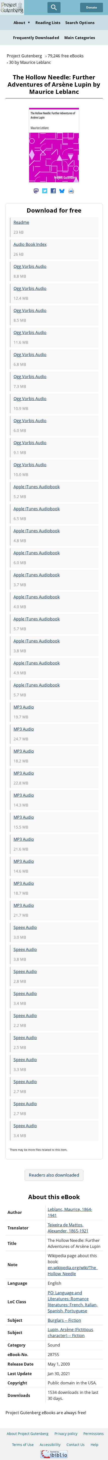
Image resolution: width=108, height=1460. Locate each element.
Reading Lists (48, 22)
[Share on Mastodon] (36, 190)
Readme (21, 222)
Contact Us (76, 1444)
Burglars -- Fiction (64, 1320)
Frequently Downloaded (36, 37)
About (22, 22)
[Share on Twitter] (44, 190)
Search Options (79, 22)
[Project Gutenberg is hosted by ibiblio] (54, 1456)
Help (94, 1444)
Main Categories (79, 37)
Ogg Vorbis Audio (30, 266)
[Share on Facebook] (53, 190)
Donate (91, 7)
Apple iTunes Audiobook (37, 487)
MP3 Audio (24, 707)
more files (34, 1150)
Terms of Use (23, 1444)
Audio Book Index (30, 244)
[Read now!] (54, 181)
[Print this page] (71, 190)
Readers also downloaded (54, 1175)
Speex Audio (25, 927)
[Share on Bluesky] (62, 190)
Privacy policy (66, 1433)
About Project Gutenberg (28, 1433)
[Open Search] (54, 7)
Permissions (93, 1433)
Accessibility (50, 1444)
